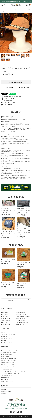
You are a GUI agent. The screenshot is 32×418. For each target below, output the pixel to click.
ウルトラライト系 (5, 377)
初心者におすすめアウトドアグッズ (9, 350)
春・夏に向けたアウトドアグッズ (8, 358)
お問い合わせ (8, 87)
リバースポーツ (4, 379)
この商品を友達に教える (9, 99)
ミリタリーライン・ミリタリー (7, 381)
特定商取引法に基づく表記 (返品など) (12, 97)
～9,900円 (3, 389)
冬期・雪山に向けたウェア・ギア (8, 360)
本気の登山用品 (5, 356)
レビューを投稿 (6, 105)
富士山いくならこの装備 (6, 354)
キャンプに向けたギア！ (6, 369)
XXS (2, 334)
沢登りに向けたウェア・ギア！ (8, 365)
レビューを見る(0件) (8, 103)
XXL (14, 334)
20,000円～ (4, 393)
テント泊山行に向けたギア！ (7, 362)
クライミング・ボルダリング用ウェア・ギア (10, 373)
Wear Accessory (9, 10)
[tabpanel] (16, 33)
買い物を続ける (6, 101)
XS (4, 334)
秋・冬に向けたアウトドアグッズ (8, 352)
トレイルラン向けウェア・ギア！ (8, 367)
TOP (2, 10)
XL (11, 334)
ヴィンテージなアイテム (6, 375)
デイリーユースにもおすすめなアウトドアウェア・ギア (13, 371)
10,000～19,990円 (6, 391)
